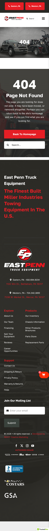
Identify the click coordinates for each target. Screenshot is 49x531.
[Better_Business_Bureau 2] (14, 464)
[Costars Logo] (14, 478)
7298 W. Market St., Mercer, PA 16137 (24, 297)
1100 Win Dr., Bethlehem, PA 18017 (24, 284)
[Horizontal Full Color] (14, 17)
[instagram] (27, 445)
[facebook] (16, 445)
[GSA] (11, 492)
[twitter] (21, 445)
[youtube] (32, 445)
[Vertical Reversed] (24, 248)
